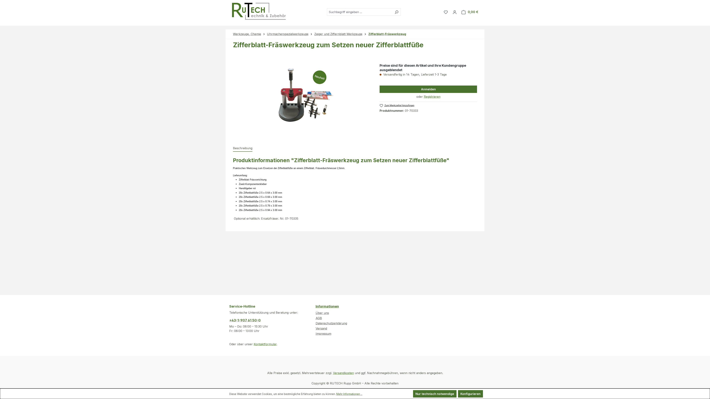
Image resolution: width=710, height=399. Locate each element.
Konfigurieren (470, 394)
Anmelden (428, 89)
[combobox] (359, 12)
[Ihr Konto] (454, 12)
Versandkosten (343, 373)
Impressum (323, 333)
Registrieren (432, 96)
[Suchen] (396, 12)
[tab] (242, 148)
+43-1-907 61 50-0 (245, 320)
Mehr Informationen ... (349, 393)
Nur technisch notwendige (434, 394)
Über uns (322, 313)
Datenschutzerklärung (331, 323)
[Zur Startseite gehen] (258, 11)
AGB (319, 318)
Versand (321, 328)
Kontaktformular (265, 344)
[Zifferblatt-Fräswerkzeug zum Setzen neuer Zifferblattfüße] (302, 98)
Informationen (327, 306)
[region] (302, 98)
